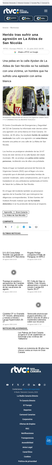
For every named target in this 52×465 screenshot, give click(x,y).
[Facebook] (11, 227)
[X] (5, 227)
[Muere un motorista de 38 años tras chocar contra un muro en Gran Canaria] (10, 351)
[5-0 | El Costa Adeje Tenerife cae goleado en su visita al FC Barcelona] (14, 244)
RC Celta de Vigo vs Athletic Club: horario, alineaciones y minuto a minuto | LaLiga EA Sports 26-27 (37, 285)
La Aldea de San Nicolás (15, 215)
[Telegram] (23, 227)
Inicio (6, 28)
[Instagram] (29, 385)
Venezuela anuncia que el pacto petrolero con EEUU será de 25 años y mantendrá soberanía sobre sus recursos (38, 318)
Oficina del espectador (31, 389)
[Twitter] (18, 385)
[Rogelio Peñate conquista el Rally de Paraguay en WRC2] (38, 244)
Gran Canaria (22, 212)
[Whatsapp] (45, 385)
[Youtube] (7, 385)
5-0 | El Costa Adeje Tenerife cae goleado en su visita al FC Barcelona (13, 255)
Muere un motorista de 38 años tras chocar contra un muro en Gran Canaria (33, 350)
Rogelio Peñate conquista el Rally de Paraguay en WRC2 (36, 255)
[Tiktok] (23, 385)
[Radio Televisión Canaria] (16, 11)
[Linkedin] (30, 227)
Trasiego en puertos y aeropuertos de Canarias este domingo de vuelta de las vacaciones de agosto (13, 285)
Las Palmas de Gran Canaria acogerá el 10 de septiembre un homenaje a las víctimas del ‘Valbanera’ (31, 335)
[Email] (36, 227)
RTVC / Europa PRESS (13, 48)
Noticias (14, 28)
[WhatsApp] (17, 227)
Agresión (8, 212)
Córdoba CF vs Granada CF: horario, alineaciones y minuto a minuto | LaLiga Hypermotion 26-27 (13, 318)
